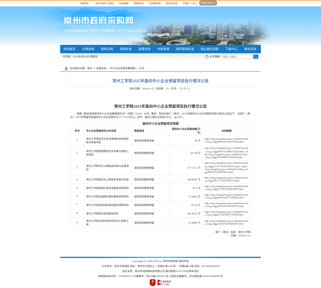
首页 (89, 68)
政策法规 (107, 49)
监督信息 (144, 49)
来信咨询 (250, 49)
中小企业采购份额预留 (122, 68)
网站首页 (70, 49)
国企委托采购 (210, 49)
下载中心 (231, 49)
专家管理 (163, 49)
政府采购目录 (185, 49)
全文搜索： (216, 56)
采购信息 (126, 49)
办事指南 (88, 49)
